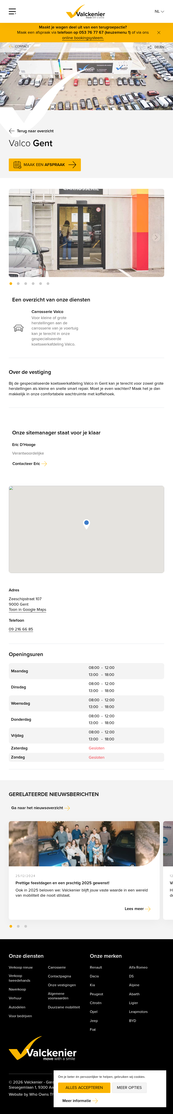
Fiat (93, 1029)
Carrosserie (57, 967)
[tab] (10, 283)
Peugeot (96, 994)
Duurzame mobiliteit (64, 1007)
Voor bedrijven (20, 1016)
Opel (94, 1012)
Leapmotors (138, 1012)
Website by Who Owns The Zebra (38, 1094)
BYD (132, 1021)
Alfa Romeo (138, 967)
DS (131, 976)
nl (158, 11)
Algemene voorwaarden (58, 996)
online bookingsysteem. (83, 37)
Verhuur (15, 998)
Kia (92, 985)
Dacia (94, 976)
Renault (96, 967)
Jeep (94, 1021)
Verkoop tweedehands (19, 978)
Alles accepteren (84, 1087)
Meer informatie (76, 1101)
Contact (22, 47)
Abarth (134, 994)
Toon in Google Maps (27, 609)
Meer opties (129, 1087)
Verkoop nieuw (21, 967)
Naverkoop (17, 989)
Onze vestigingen (62, 985)
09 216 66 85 (21, 629)
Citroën (96, 1003)
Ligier (133, 1003)
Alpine (134, 985)
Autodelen (17, 1007)
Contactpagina (59, 976)
